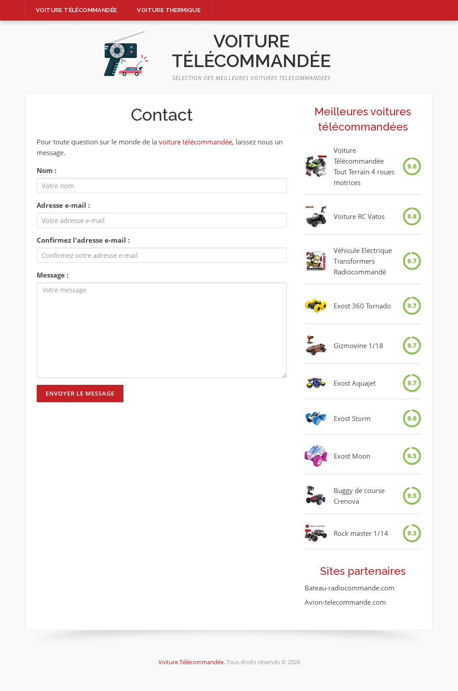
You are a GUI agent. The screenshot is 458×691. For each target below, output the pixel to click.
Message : (52, 274)
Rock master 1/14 (361, 533)
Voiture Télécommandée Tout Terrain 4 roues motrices (364, 166)
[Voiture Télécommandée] (126, 53)
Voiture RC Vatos (359, 216)
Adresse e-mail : (63, 205)
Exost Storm (352, 418)
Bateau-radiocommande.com (349, 587)
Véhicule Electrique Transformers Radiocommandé (363, 261)
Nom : (46, 170)
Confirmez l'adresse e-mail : (83, 240)
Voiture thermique (168, 10)
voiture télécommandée (195, 141)
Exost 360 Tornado (362, 305)
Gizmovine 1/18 (358, 345)
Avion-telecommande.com (345, 602)
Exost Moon (352, 455)
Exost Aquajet (355, 383)
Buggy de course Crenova (359, 496)
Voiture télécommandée (76, 10)
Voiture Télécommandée (251, 50)
